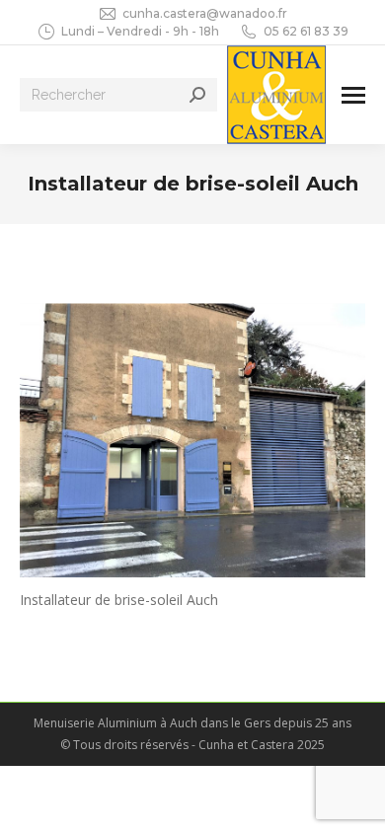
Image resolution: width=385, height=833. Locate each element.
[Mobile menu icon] (353, 95)
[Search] (197, 95)
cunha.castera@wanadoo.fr (204, 13)
